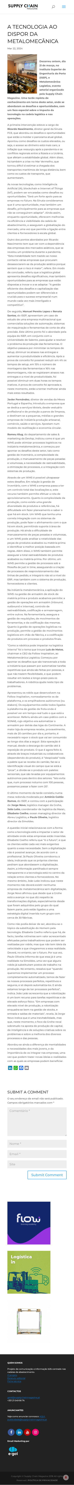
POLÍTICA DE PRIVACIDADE (43, 1480)
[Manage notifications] (66, 1477)
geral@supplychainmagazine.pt (23, 1397)
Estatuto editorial (16, 1378)
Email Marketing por (18, 1441)
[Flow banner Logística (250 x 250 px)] (28, 1243)
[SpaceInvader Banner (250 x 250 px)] (28, 1342)
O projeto (12, 1375)
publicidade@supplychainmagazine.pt (27, 1419)
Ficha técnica (14, 1381)
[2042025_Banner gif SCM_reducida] (28, 1292)
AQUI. (42, 1416)
